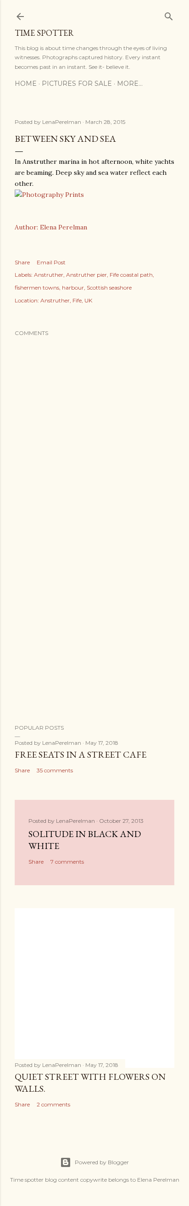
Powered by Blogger (102, 1162)
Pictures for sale (77, 83)
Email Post (51, 262)
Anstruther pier (86, 274)
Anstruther (48, 274)
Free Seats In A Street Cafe (80, 754)
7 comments (67, 861)
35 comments (55, 770)
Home (26, 83)
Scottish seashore (109, 287)
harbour (73, 287)
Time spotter (44, 33)
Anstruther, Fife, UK (66, 300)
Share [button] (22, 262)
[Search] (168, 14)
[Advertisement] (94, 637)
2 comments (53, 1104)
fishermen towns (37, 287)
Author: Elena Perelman (51, 227)
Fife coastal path (131, 274)
